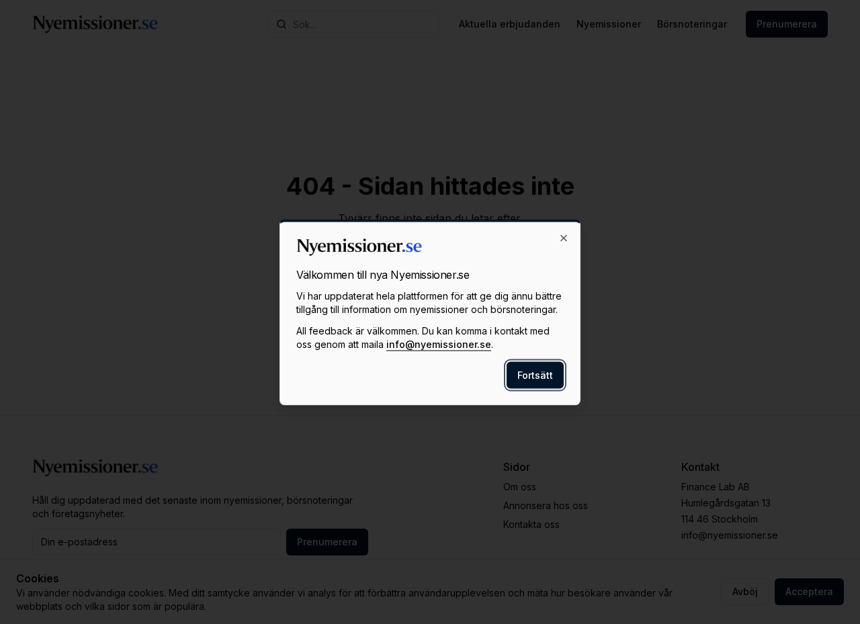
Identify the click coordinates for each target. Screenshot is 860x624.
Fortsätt (535, 374)
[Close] (563, 237)
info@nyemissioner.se (438, 343)
